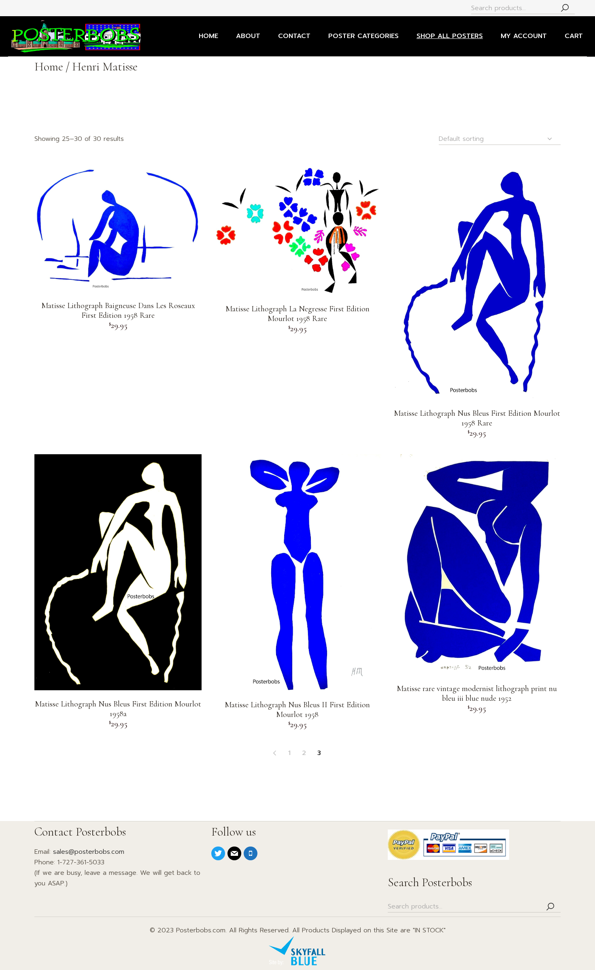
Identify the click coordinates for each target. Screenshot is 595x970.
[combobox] (500, 139)
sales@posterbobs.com (88, 852)
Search (565, 8)
